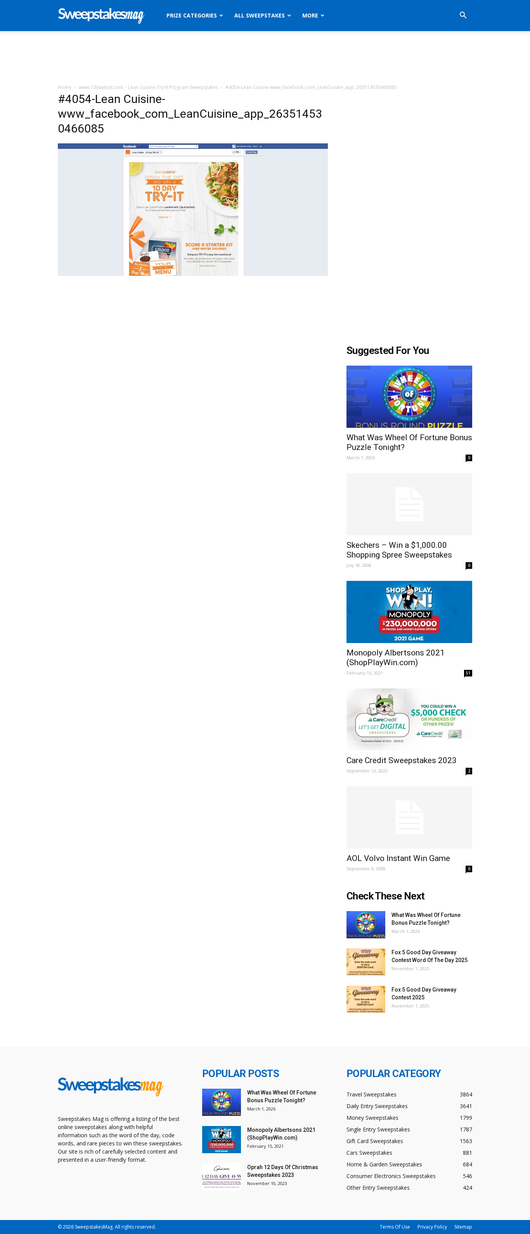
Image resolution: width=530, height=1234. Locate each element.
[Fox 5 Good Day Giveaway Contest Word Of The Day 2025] (365, 962)
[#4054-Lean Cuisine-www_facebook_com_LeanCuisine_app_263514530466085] (193, 274)
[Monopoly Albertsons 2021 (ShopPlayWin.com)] (409, 612)
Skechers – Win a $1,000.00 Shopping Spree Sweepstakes (399, 549)
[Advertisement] (265, 57)
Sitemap (463, 1227)
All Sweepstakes (259, 15)
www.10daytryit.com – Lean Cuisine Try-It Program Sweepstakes (148, 87)
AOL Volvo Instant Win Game (398, 858)
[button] (463, 16)
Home (64, 87)
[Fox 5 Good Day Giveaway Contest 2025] (365, 999)
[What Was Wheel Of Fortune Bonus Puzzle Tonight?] (409, 397)
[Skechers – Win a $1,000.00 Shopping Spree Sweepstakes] (409, 504)
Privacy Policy (432, 1227)
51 (468, 673)
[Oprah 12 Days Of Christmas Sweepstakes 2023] (221, 1176)
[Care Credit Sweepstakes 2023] (409, 719)
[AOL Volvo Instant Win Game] (409, 817)
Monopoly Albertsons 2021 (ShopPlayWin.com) (395, 657)
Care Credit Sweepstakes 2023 (401, 760)
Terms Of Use (395, 1227)
